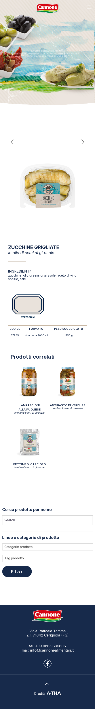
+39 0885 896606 (50, 646)
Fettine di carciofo (29, 465)
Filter (17, 571)
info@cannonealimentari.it (52, 650)
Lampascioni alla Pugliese (29, 408)
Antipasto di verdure (67, 406)
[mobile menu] (89, 6)
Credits (40, 693)
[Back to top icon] (47, 683)
